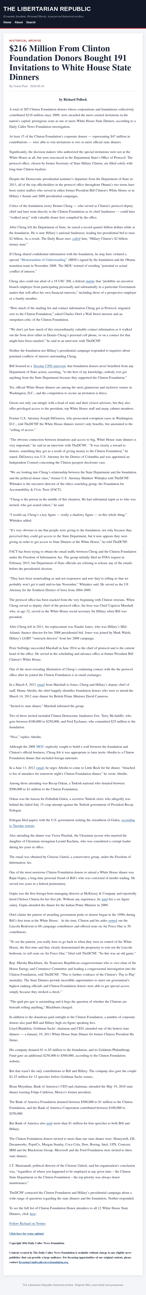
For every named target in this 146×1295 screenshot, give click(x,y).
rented (113, 920)
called (76, 238)
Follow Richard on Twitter (27, 1223)
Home (7, 22)
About (19, 22)
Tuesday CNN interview (49, 365)
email (41, 684)
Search (31, 22)
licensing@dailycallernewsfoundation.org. (44, 1262)
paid (105, 899)
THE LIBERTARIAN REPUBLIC (47, 9)
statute (90, 281)
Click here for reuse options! (26, 1233)
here (33, 1213)
